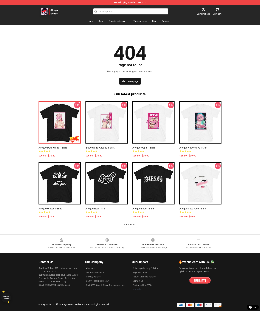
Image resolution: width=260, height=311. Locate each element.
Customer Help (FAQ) (142, 285)
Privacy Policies (93, 276)
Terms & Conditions (95, 272)
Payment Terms (140, 272)
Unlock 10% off (6, 297)
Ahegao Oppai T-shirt (143, 147)
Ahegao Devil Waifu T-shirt (53, 147)
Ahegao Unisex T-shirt (50, 208)
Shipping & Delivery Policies (145, 268)
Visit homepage (130, 81)
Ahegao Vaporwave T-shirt (193, 147)
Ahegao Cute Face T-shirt (192, 208)
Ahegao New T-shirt (95, 208)
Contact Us (138, 281)
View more (130, 225)
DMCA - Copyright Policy (97, 281)
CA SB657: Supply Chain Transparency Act (105, 285)
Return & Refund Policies (144, 276)
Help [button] (254, 307)
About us (90, 268)
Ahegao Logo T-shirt (143, 208)
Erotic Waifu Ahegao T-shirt (100, 147)
